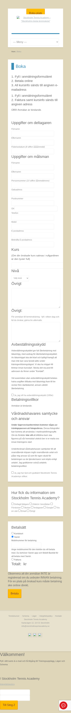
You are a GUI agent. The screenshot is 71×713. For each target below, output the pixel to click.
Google (50, 507)
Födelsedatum (28, 147)
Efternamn (16, 138)
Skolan (27, 507)
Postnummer (17, 198)
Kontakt (58, 616)
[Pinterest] (40, 635)
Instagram (38, 507)
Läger (34, 616)
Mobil (14, 222)
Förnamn (15, 129)
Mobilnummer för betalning (24, 540)
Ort (12, 208)
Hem (13, 52)
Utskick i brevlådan (41, 504)
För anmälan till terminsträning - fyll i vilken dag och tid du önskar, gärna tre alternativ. (35, 318)
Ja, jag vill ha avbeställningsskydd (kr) (33, 395)
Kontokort (18, 533)
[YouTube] (35, 635)
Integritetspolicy (46, 616)
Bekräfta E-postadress (21, 240)
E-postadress (17, 231)
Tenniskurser (13, 616)
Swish (17, 537)
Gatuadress (16, 189)
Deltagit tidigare (21, 504)
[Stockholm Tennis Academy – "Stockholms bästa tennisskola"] (35, 21)
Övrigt (32, 511)
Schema (25, 616)
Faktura (17, 560)
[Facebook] (30, 635)
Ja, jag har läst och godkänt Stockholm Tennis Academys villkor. (34, 475)
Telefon (14, 213)
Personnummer (30, 181)
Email (24, 511)
